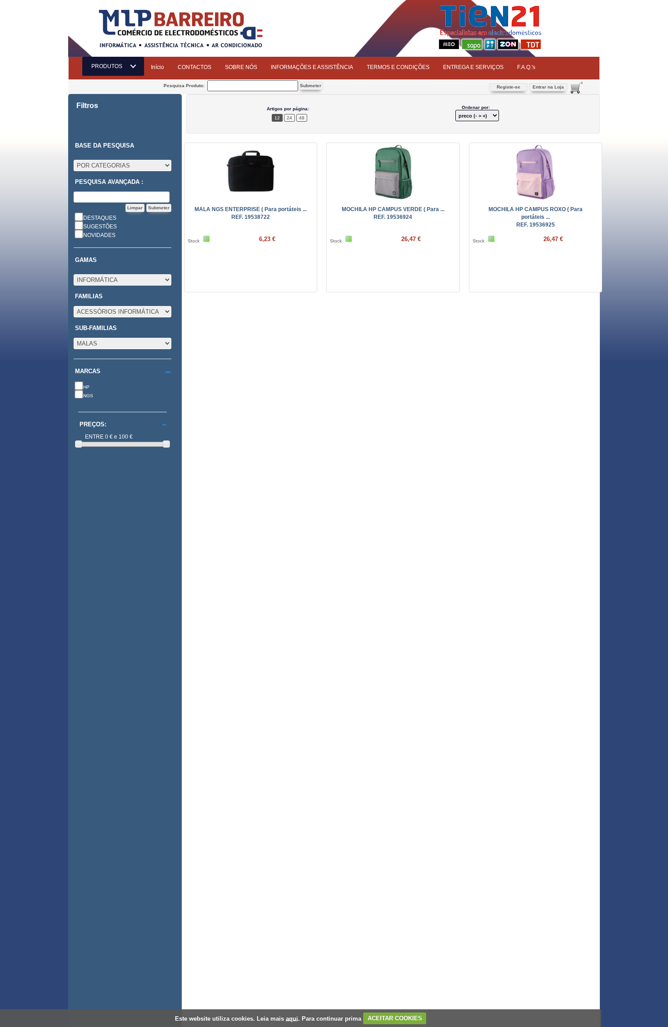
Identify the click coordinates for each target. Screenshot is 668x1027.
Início (157, 67)
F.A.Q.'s (526, 67)
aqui (292, 1018)
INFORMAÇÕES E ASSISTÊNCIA (312, 67)
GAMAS (86, 260)
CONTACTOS (194, 67)
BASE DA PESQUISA (104, 146)
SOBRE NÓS (241, 67)
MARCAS (87, 371)
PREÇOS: (93, 424)
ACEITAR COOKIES (395, 1018)
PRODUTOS (109, 66)
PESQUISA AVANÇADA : (109, 182)
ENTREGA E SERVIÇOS (473, 67)
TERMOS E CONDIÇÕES (398, 67)
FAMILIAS (89, 296)
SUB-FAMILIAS (96, 328)
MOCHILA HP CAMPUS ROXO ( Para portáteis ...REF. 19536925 (536, 217)
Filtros (87, 105)
